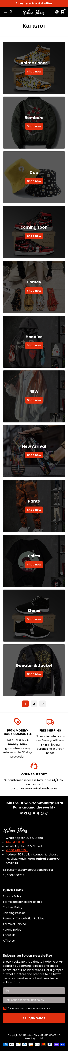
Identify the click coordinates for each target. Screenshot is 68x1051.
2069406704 (13, 875)
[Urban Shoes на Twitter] (21, 813)
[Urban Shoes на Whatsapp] (42, 813)
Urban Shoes (34, 1035)
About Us (9, 935)
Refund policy (12, 930)
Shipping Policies (14, 913)
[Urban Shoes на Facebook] (25, 813)
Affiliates (9, 941)
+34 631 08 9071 (16, 842)
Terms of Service (14, 924)
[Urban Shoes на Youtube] (34, 813)
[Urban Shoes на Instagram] (29, 813)
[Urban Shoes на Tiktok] (46, 813)
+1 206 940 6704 (17, 850)
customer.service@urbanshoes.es (28, 870)
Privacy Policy (12, 896)
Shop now (34, 71)
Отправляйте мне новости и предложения (29, 1008)
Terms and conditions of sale (22, 902)
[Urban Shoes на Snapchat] (38, 813)
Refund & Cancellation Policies (23, 918)
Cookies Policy (12, 907)
